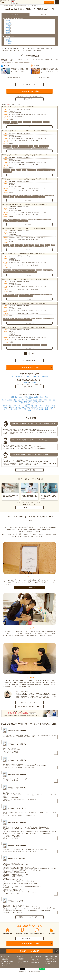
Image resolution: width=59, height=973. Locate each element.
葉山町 (46, 407)
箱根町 (36, 409)
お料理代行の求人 (36, 962)
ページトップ (56, 951)
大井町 (15, 409)
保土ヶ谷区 (29, 400)
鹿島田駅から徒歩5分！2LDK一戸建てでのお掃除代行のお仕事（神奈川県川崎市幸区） (24, 253)
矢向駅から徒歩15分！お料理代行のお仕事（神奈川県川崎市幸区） (19, 106)
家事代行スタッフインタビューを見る (28, 917)
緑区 (54, 400)
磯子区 (25, 401)
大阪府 (8, 28)
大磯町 (52, 407)
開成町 (31, 409)
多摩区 (46, 396)
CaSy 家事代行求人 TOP (5, 5)
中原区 (20, 396)
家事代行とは (20, 956)
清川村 (29, 410)
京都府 (8, 31)
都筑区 (45, 400)
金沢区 (30, 401)
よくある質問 (5, 965)
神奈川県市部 (29, 404)
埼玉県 (8, 26)
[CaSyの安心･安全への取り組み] (30, 713)
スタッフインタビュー (7, 963)
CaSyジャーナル (28, 507)
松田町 (20, 409)
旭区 (50, 400)
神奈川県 (24, 5)
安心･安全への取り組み (51, 956)
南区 (23, 400)
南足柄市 (41, 407)
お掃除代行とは (21, 958)
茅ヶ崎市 (6, 407)
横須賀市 (5, 406)
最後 (33, 353)
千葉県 (8, 25)
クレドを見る (31, 587)
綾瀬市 (36, 406)
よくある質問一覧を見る (28, 470)
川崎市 (29, 5)
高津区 (25, 396)
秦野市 (29, 407)
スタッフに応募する (48, 2)
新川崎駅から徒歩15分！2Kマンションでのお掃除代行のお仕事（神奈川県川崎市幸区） (24, 131)
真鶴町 (41, 409)
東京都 (8, 22)
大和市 (31, 406)
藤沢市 (48, 406)
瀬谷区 (15, 401)
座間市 (26, 406)
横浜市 (29, 398)
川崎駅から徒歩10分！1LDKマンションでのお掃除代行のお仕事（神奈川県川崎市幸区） (25, 179)
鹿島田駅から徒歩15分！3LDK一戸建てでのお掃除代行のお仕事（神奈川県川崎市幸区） (25, 204)
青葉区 (40, 400)
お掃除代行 (9, 42)
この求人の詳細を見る (29, 126)
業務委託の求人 (5, 959)
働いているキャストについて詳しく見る (28, 706)
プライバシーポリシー (51, 961)
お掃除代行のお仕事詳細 (13, 77)
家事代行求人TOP (28, 99)
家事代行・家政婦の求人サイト (5, 0)
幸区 (16, 396)
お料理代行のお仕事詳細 (43, 77)
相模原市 (23, 403)
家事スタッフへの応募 (51, 958)
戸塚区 (36, 401)
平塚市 (12, 407)
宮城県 (8, 33)
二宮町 (5, 409)
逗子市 (16, 406)
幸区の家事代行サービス (28, 84)
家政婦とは (20, 962)
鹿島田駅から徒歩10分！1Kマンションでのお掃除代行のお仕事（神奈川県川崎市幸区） (24, 228)
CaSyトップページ (6, 956)
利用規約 (48, 963)
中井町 (10, 409)
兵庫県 (8, 29)
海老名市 (42, 406)
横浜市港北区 (27, 376)
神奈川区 (9, 400)
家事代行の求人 (35, 959)
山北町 (25, 409)
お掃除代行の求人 (36, 961)
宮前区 (31, 396)
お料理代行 (9, 43)
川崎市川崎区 (36, 376)
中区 (19, 400)
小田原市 (18, 407)
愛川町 (52, 409)
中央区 (32, 403)
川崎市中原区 (45, 376)
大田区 (12, 376)
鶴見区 (4, 400)
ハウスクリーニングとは (23, 961)
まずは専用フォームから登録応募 (29, 951)
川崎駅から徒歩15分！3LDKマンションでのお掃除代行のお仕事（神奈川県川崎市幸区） (25, 155)
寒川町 (53, 406)
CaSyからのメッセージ (7, 961)
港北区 (35, 400)
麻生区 (41, 396)
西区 (15, 400)
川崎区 (36, 396)
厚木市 (21, 406)
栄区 (40, 401)
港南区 (20, 401)
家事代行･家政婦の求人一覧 (16, 5)
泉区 (44, 401)
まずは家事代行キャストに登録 (29, 91)
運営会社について (50, 959)
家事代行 (8, 40)
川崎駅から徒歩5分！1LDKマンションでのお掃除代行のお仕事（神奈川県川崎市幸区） (24, 303)
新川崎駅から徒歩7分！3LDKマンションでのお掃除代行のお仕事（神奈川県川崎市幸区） (25, 279)
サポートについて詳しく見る (28, 702)
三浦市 (23, 407)
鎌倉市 (10, 406)
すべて (8, 20)
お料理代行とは (21, 959)
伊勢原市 (34, 407)
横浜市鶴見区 (19, 376)
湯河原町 (47, 409)
